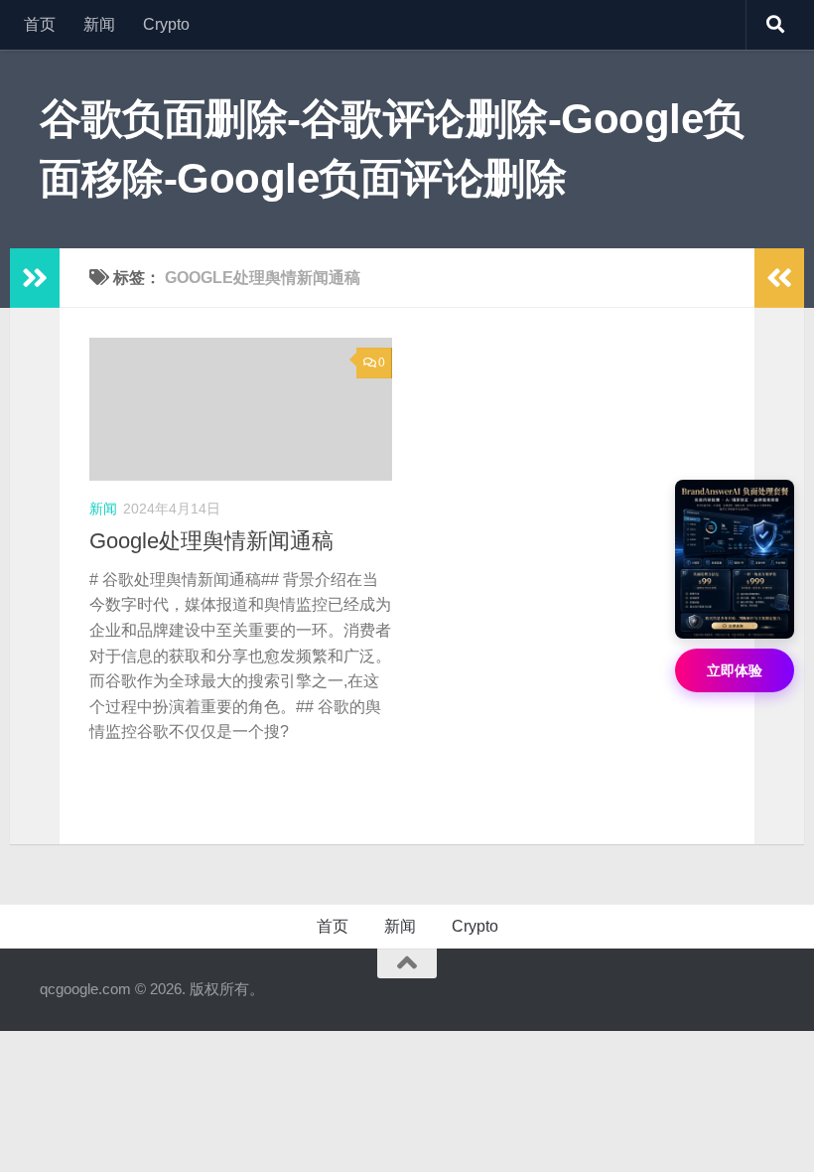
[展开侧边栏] (35, 278)
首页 (40, 24)
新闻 (99, 24)
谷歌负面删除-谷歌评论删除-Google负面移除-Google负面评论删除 (392, 148)
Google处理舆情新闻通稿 (211, 540)
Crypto (166, 24)
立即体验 (734, 670)
